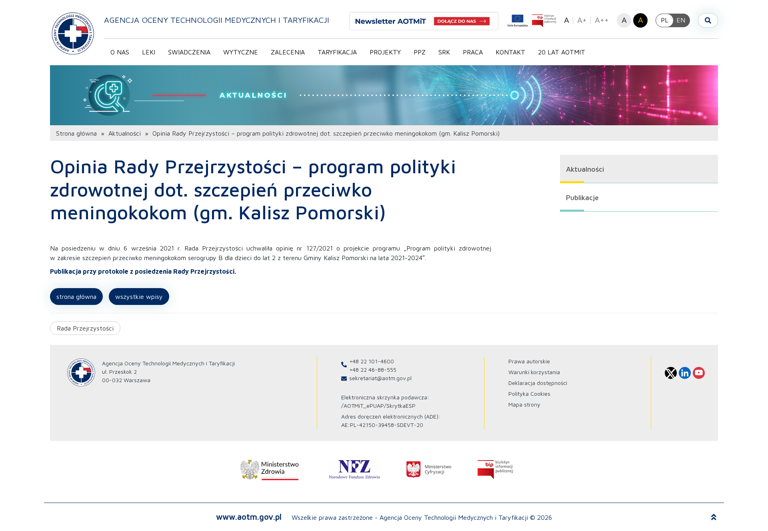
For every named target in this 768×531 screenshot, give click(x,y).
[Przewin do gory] (713, 517)
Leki (148, 52)
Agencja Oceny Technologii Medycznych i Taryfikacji (216, 19)
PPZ (420, 52)
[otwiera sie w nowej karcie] (269, 470)
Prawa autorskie (529, 361)
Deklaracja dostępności (537, 382)
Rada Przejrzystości (85, 328)
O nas (119, 52)
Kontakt (510, 52)
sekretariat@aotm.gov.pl (380, 378)
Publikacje (582, 197)
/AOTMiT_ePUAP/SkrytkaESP (378, 405)
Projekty (385, 52)
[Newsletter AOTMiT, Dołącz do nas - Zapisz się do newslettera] (427, 21)
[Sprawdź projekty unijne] (517, 20)
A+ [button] (582, 19)
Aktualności (124, 133)
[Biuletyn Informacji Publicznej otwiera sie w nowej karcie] (544, 20)
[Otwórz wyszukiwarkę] (708, 20)
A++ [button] (602, 19)
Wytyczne (240, 52)
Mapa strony (524, 404)
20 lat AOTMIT (561, 52)
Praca (473, 52)
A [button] (566, 19)
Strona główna (76, 133)
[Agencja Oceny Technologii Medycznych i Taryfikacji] (73, 33)
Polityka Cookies (529, 393)
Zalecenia (288, 52)
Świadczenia (189, 52)
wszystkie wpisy (139, 296)
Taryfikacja (337, 52)
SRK (444, 52)
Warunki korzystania (534, 372)
